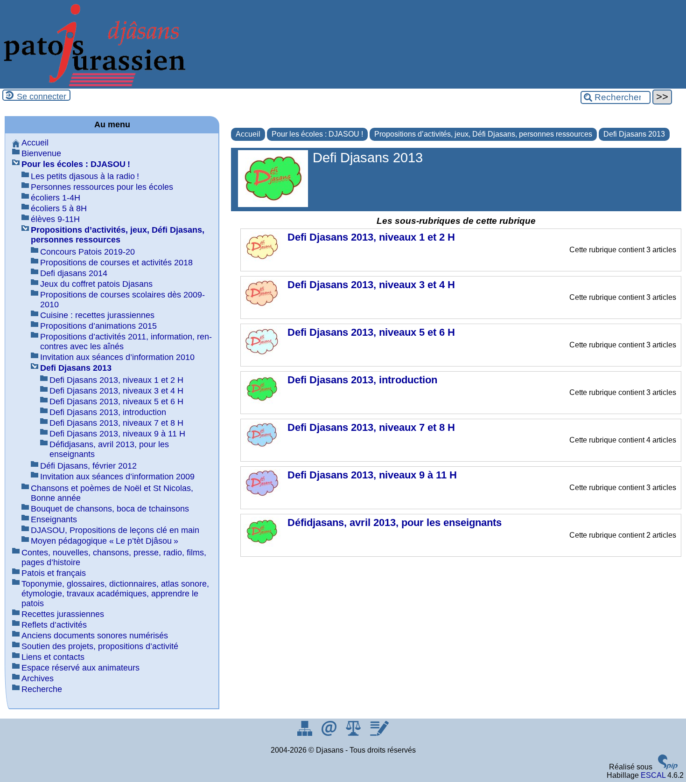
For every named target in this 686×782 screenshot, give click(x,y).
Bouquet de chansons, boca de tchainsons (110, 508)
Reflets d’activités (54, 625)
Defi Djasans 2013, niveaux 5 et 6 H (116, 401)
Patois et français (53, 573)
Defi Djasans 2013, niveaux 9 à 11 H (117, 433)
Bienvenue (41, 153)
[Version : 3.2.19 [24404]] (667, 767)
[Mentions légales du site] (354, 733)
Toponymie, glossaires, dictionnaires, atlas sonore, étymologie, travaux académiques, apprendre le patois (115, 593)
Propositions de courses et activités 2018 (116, 262)
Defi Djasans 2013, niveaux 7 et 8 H (116, 423)
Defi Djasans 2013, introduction (107, 412)
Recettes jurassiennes (62, 614)
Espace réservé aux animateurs (80, 667)
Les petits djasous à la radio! (85, 176)
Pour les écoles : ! (317, 134)
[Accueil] (93, 84)
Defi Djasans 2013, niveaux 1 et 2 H (116, 380)
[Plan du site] (306, 733)
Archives (37, 678)
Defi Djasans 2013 (634, 134)
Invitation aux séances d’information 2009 (117, 476)
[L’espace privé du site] (379, 733)
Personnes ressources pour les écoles (102, 187)
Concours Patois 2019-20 (87, 251)
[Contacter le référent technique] (330, 733)
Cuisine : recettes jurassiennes (97, 315)
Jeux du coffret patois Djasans (96, 284)
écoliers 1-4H (55, 197)
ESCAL (653, 775)
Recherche (41, 689)
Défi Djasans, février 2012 (88, 466)
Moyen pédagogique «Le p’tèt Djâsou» (104, 541)
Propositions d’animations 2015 (98, 326)
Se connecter (41, 96)
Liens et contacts (52, 657)
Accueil (248, 134)
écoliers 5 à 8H (59, 208)
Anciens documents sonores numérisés (94, 635)
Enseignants (54, 519)
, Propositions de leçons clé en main (115, 530)
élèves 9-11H (55, 219)
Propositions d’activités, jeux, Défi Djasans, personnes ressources (483, 134)
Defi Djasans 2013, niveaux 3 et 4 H (116, 390)
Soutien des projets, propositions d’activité (99, 646)
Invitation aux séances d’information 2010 (117, 357)
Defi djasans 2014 (73, 273)
